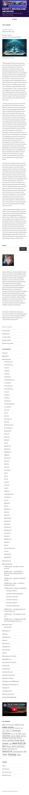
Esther (6, 434)
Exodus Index (6, 334)
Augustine (17, 724)
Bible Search (5, 561)
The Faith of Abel (10, 590)
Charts (4, 634)
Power (14, 746)
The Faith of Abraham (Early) (13, 593)
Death (4, 640)
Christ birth (17, 731)
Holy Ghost (10, 740)
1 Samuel (6, 377)
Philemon (6, 527)
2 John (6, 392)
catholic (3, 730)
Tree (24, 751)
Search (4, 245)
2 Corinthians (8, 389)
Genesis (6, 449)
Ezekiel (6, 440)
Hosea (6, 461)
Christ (11, 730)
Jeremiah (6, 470)
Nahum (6, 515)
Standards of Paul (7, 678)
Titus (5, 551)
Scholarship (5, 669)
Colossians (7, 419)
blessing (16, 727)
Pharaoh (9, 746)
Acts (5, 413)
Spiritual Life (7, 751)
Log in (4, 766)
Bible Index (5, 359)
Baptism (4, 356)
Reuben (4, 749)
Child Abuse (5, 637)
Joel (5, 476)
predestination (21, 746)
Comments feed (6, 772)
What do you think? (7, 694)
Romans (6, 542)
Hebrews (6, 458)
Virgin (19, 754)
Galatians (6, 446)
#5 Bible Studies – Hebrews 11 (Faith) (14, 588)
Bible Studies (6, 564)
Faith (3, 653)
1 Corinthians (7, 365)
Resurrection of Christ (8, 662)
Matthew (6, 509)
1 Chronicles (7, 362)
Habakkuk (7, 452)
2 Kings (6, 395)
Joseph (5, 743)
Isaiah (5, 464)
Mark (5, 506)
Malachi (6, 503)
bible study (8, 727)
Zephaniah (7, 557)
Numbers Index (6, 340)
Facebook (5, 650)
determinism (6, 736)
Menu (15, 19)
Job (5, 473)
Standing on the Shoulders (9, 684)
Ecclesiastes (7, 428)
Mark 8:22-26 (19, 743)
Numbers (6, 521)
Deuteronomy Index (7, 343)
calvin (22, 727)
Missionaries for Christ (8, 656)
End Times (5, 643)
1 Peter (6, 374)
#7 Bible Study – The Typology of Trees (14, 614)
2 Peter (6, 398)
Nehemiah (7, 518)
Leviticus (6, 497)
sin (16, 749)
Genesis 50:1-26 (8, 31)
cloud (12, 733)
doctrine (13, 736)
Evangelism (5, 646)
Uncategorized (6, 691)
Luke (5, 500)
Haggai (6, 455)
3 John (6, 410)
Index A (6, 627)
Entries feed (5, 769)
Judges (6, 491)
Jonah (5, 482)
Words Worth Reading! (8, 697)
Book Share (5, 631)
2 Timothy (7, 407)
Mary (4, 746)
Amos (5, 416)
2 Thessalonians (8, 404)
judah (10, 743)
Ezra (5, 443)
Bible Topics (5, 624)
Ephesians (7, 431)
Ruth (5, 545)
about (3, 724)
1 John (6, 368)
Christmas (6, 733)
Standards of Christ (7, 675)
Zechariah (7, 554)
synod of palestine (18, 751)
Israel (17, 740)
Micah (6, 512)
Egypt (18, 736)
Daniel (6, 422)
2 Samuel (6, 401)
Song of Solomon (9, 548)
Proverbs (6, 533)
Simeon (12, 749)
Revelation (7, 539)
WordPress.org (6, 775)
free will (19, 738)
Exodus (6, 437)
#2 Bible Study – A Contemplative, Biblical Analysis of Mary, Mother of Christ (13, 573)
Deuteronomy (8, 425)
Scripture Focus (6, 672)
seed (8, 749)
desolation (24, 733)
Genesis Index (6, 330)
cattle (7, 730)
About (4, 353)
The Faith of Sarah (11, 602)
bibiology (22, 724)
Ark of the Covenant (10, 724)
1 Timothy (7, 383)
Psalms (6, 536)
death (19, 733)
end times (23, 736)
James (6, 467)
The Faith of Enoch (11, 596)
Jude (5, 488)
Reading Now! (6, 659)
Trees (4, 754)
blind (19, 727)
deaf (17, 733)
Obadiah (6, 524)
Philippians (7, 530)
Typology (4, 687)
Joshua (6, 485)
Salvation (4, 665)
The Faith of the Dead (12, 605)
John (5, 479)
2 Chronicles (7, 386)
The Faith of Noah (11, 599)
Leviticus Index (6, 337)
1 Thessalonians (8, 380)
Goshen (4, 740)
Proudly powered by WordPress (10, 791)
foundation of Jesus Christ (9, 738)
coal (14, 733)
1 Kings (6, 371)
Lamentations (8, 494)
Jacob (22, 740)
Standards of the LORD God (9, 681)
